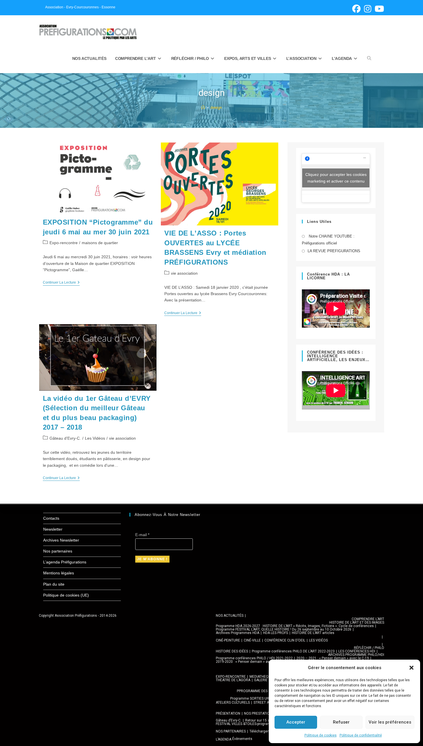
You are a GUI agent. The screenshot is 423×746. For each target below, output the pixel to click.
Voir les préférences (390, 722)
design (216, 107)
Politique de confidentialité (361, 735)
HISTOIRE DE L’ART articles (313, 633)
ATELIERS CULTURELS (233, 703)
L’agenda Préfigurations (64, 562)
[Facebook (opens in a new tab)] (356, 9)
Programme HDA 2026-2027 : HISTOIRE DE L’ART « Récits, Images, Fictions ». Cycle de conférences (295, 626)
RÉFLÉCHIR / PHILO (369, 648)
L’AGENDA (223, 739)
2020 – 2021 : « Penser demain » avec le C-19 (332, 658)
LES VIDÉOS (318, 640)
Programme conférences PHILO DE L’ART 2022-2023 (293, 651)
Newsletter (52, 529)
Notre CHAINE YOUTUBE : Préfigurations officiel (328, 239)
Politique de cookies (320, 735)
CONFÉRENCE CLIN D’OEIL (284, 640)
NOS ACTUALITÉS (229, 616)
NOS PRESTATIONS (259, 713)
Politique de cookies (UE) (66, 595)
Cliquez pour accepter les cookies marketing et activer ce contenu (336, 177)
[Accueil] (203, 107)
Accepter (295, 722)
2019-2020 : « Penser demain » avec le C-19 (250, 662)
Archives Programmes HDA (237, 633)
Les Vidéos (95, 438)
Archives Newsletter (61, 540)
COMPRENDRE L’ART (368, 619)
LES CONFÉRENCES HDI (356, 651)
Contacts (51, 518)
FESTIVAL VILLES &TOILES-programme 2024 (250, 724)
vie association (184, 273)
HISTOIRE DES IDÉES (232, 651)
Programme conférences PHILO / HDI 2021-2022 (254, 658)
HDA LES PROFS (275, 633)
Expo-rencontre (63, 242)
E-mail (142, 534)
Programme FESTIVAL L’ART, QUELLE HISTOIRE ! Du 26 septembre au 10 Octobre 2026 (283, 629)
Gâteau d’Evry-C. (228, 720)
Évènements (242, 739)
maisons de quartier (100, 242)
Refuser (341, 722)
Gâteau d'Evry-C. (65, 438)
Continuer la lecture (61, 282)
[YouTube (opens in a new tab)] (378, 9)
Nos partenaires (57, 551)
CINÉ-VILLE (252, 640)
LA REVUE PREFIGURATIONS (334, 251)
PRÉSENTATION (228, 713)
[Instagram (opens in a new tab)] (367, 9)
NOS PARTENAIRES (231, 731)
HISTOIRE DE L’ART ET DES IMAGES (356, 622)
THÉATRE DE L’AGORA (233, 680)
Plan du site (53, 584)
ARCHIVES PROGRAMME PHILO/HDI (356, 655)
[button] (411, 668)
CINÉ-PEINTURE (228, 640)
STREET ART (263, 703)
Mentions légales (58, 573)
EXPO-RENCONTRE (231, 677)
